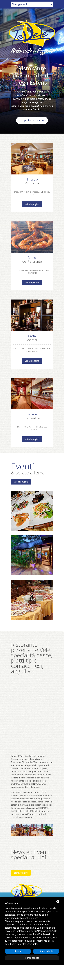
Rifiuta (17, 951)
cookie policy (30, 918)
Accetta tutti (46, 951)
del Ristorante (32, 260)
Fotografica (32, 416)
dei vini (32, 338)
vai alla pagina (32, 204)
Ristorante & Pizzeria (32, 51)
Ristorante (32, 181)
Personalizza (32, 957)
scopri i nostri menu (32, 120)
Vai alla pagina (21, 481)
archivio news (21, 872)
